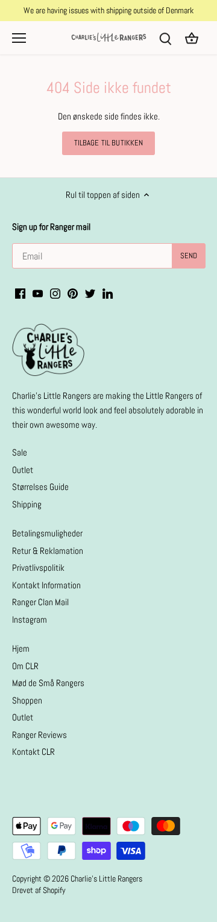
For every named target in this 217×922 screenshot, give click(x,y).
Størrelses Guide (40, 486)
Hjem (21, 648)
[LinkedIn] (107, 292)
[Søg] (165, 37)
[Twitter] (90, 292)
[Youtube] (38, 292)
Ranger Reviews (39, 734)
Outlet (22, 469)
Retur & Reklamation (47, 550)
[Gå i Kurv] (191, 37)
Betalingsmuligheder (47, 533)
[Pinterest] (73, 292)
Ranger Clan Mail (40, 602)
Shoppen (27, 700)
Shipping (27, 504)
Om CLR (25, 666)
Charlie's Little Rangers (106, 879)
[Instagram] (55, 292)
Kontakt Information (46, 585)
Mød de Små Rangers (48, 682)
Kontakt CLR (33, 751)
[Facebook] (20, 292)
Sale (19, 452)
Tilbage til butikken (108, 143)
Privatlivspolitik (38, 567)
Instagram (29, 619)
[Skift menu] (19, 38)
